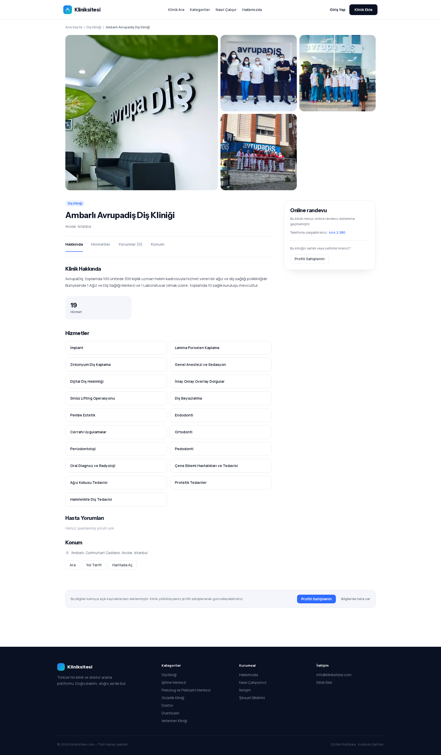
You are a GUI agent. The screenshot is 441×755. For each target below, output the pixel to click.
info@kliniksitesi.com (333, 674)
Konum (157, 244)
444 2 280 (337, 232)
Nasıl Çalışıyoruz (252, 682)
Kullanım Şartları (371, 744)
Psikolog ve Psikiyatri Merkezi (186, 690)
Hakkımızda (252, 9)
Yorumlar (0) (130, 244)
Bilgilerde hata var (355, 598)
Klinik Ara (176, 9)
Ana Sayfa (73, 27)
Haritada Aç (122, 564)
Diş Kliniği (94, 27)
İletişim (245, 690)
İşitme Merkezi (174, 682)
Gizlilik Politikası (343, 744)
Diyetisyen (170, 713)
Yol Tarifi (94, 564)
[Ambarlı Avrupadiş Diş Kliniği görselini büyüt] (141, 112)
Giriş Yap (338, 9)
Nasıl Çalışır (226, 9)
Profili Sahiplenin (310, 258)
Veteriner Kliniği (174, 720)
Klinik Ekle (363, 9)
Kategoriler (200, 9)
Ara (73, 564)
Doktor (167, 705)
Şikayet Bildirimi (252, 697)
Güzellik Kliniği (173, 697)
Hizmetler (100, 244)
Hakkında (74, 244)
